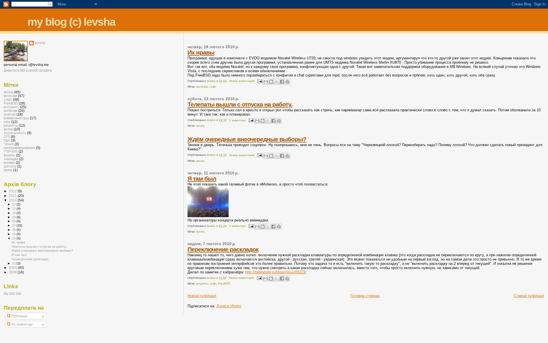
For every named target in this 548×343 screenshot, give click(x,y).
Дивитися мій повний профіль (28, 70)
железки (202, 86)
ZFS (7, 136)
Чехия (9, 144)
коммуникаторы (16, 118)
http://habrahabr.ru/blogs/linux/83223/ (275, 272)
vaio (7, 122)
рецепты (202, 283)
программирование (19, 148)
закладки (11, 159)
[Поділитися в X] (276, 81)
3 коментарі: (238, 225)
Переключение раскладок (223, 249)
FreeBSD (224, 283)
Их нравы (201, 52)
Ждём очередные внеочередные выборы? (247, 139)
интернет (11, 107)
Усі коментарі (21, 324)
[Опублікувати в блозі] (271, 81)
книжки (9, 162)
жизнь (200, 125)
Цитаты (10, 166)
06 (14, 229)
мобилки (10, 110)
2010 (13, 200)
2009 (13, 267)
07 (14, 225)
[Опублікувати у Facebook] (282, 81)
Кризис (9, 155)
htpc (7, 140)
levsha (40, 43)
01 (14, 263)
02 (14, 238)
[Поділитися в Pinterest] (287, 81)
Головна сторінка (365, 296)
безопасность (15, 133)
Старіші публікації (529, 296)
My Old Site (12, 293)
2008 (13, 272)
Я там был (202, 178)
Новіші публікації (202, 296)
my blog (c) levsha (71, 22)
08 (14, 221)
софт (212, 86)
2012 (13, 191)
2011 (13, 195)
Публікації (18, 316)
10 (14, 213)
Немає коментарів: (242, 80)
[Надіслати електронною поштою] (266, 81)
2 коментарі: (238, 120)
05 (14, 234)
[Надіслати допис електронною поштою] (259, 80)
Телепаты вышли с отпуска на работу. (240, 104)
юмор (8, 170)
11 (14, 208)
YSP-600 (11, 151)
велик (8, 129)
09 (14, 217)
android (10, 114)
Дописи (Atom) (228, 306)
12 (14, 204)
